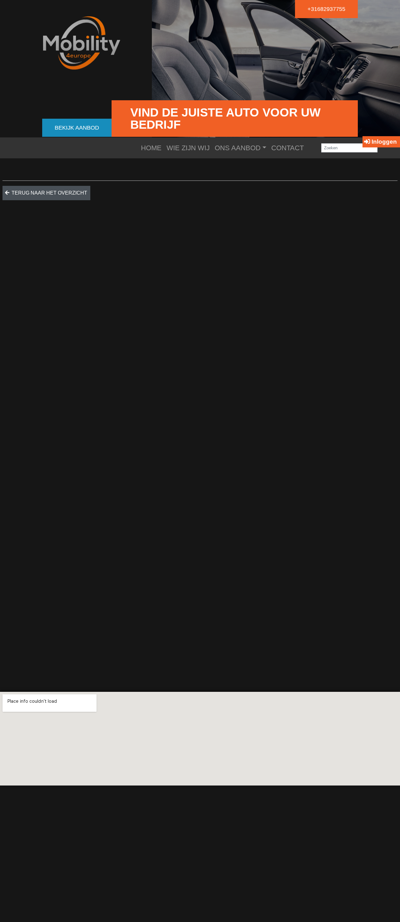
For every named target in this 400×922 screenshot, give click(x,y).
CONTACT (287, 148)
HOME (151, 148)
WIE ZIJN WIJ (188, 148)
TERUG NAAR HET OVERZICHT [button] (48, 193)
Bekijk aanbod (77, 128)
